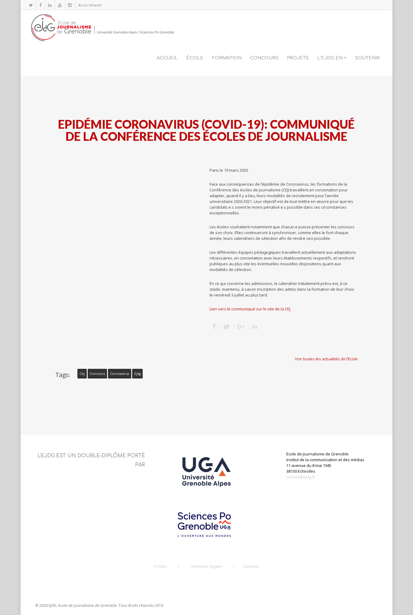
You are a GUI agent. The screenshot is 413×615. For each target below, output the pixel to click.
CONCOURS (264, 58)
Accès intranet (90, 5)
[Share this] (215, 326)
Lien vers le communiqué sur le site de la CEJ (250, 309)
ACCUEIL (167, 58)
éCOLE (194, 58)
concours (97, 374)
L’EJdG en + (331, 58)
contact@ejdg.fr (300, 477)
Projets (298, 58)
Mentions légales (207, 566)
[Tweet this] (227, 326)
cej (82, 374)
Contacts (251, 566)
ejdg (137, 374)
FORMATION (227, 58)
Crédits (160, 566)
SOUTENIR (367, 58)
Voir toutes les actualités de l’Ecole (326, 359)
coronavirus (119, 374)
